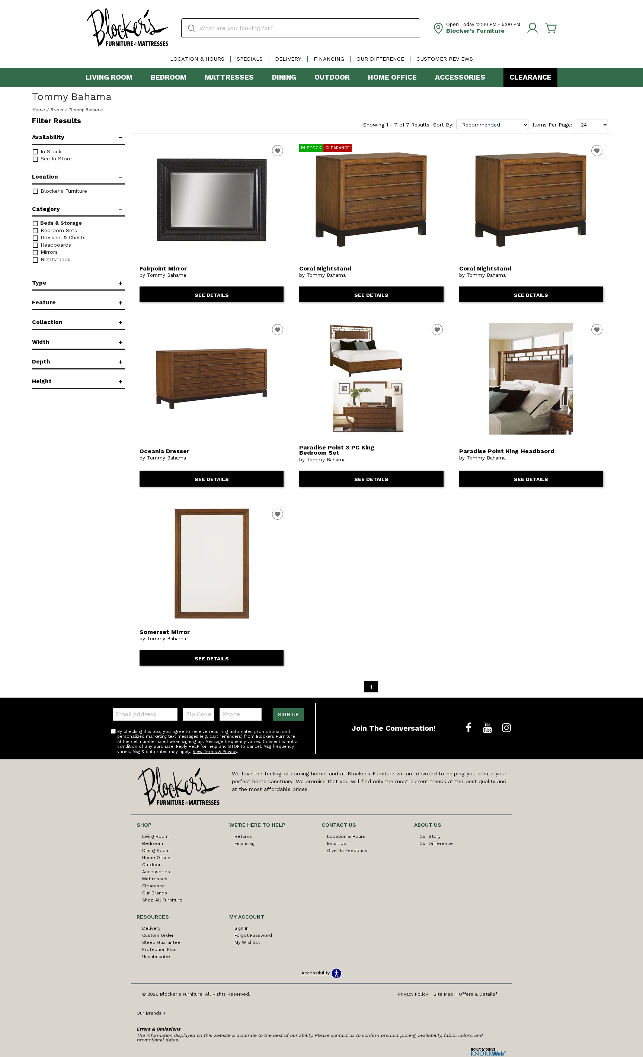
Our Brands (154, 893)
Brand (56, 109)
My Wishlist (247, 942)
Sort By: (443, 124)
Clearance (530, 77)
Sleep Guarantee (161, 942)
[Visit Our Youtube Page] (488, 728)
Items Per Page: (552, 124)
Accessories (460, 77)
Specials (250, 59)
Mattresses (229, 77)
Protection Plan (159, 949)
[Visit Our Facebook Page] (469, 728)
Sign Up (288, 714)
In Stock (50, 151)
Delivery (288, 59)
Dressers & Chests (62, 237)
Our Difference (380, 59)
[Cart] (551, 28)
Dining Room (156, 850)
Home (38, 109)
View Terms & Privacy (215, 751)
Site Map (443, 994)
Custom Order (158, 935)
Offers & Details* (478, 994)
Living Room (109, 77)
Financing (329, 59)
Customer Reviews (444, 59)
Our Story (430, 836)
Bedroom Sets (58, 230)
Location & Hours (197, 59)
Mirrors (48, 252)
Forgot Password (253, 935)
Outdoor (332, 77)
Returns (243, 836)
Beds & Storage (60, 223)
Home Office (392, 77)
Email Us (336, 843)
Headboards (55, 245)
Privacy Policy (413, 994)
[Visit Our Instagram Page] (506, 728)
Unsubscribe (156, 956)
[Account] (532, 28)
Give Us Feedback (347, 850)
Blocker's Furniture (63, 191)
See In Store (55, 158)
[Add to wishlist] (277, 150)
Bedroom (168, 77)
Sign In (241, 928)
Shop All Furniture (162, 900)
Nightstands (54, 259)
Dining (284, 77)
